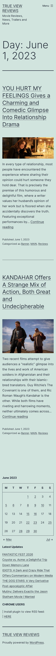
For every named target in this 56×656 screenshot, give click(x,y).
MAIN (33, 243)
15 (27, 513)
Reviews (43, 243)
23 (35, 522)
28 (20, 531)
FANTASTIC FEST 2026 (17, 554)
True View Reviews (20, 634)
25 (50, 522)
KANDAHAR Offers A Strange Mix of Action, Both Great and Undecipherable (26, 292)
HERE (7, 616)
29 (28, 531)
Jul (48, 539)
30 (35, 531)
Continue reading (15, 416)
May (9, 539)
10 (42, 505)
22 (28, 522)
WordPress (37, 642)
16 (35, 513)
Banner (25, 243)
